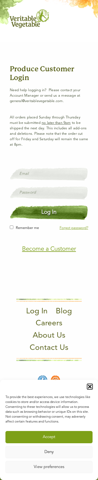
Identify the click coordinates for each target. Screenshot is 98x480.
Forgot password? (74, 228)
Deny (49, 452)
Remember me (27, 228)
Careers (49, 323)
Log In (37, 311)
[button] (90, 386)
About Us (49, 336)
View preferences (49, 467)
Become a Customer (49, 249)
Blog (64, 311)
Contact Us (49, 348)
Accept (49, 437)
